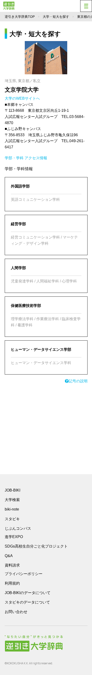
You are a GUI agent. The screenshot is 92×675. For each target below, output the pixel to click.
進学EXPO (14, 537)
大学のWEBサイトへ (23, 98)
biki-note (12, 509)
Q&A (9, 556)
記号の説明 (78, 381)
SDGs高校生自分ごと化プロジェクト (36, 546)
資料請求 (12, 565)
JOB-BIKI (12, 490)
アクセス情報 (36, 158)
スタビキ (12, 518)
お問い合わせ (16, 612)
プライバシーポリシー (23, 574)
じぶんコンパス (18, 528)
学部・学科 (14, 158)
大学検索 (12, 500)
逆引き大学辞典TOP (20, 17)
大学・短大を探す (56, 17)
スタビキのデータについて (27, 602)
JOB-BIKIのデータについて (27, 593)
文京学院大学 (22, 89)
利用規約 (12, 583)
